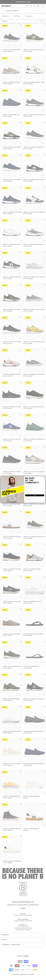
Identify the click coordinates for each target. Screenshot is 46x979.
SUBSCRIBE (34, 495)
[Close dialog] (44, 477)
